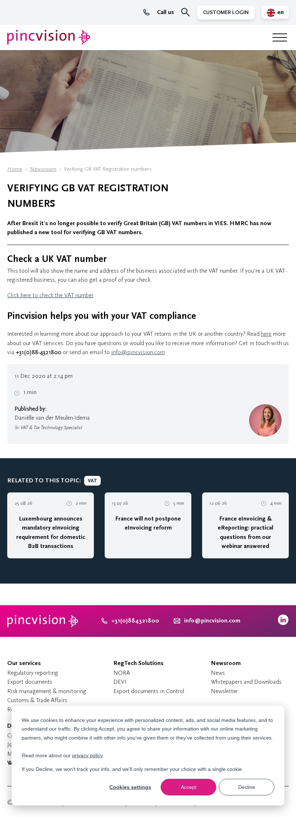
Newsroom (43, 169)
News (218, 672)
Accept (188, 787)
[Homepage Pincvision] (48, 37)
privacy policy (87, 755)
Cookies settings (130, 787)
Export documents (29, 681)
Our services (24, 663)
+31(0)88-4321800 (38, 352)
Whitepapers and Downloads (246, 681)
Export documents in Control (148, 691)
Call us (165, 12)
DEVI (119, 681)
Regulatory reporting (32, 672)
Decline (246, 787)
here (266, 333)
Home (14, 169)
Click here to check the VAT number (50, 295)
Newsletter (224, 691)
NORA (121, 672)
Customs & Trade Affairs (37, 700)
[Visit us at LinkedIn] (283, 623)
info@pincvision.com (138, 352)
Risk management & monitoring (46, 691)
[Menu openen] (280, 37)
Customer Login (226, 12)
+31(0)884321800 (135, 620)
